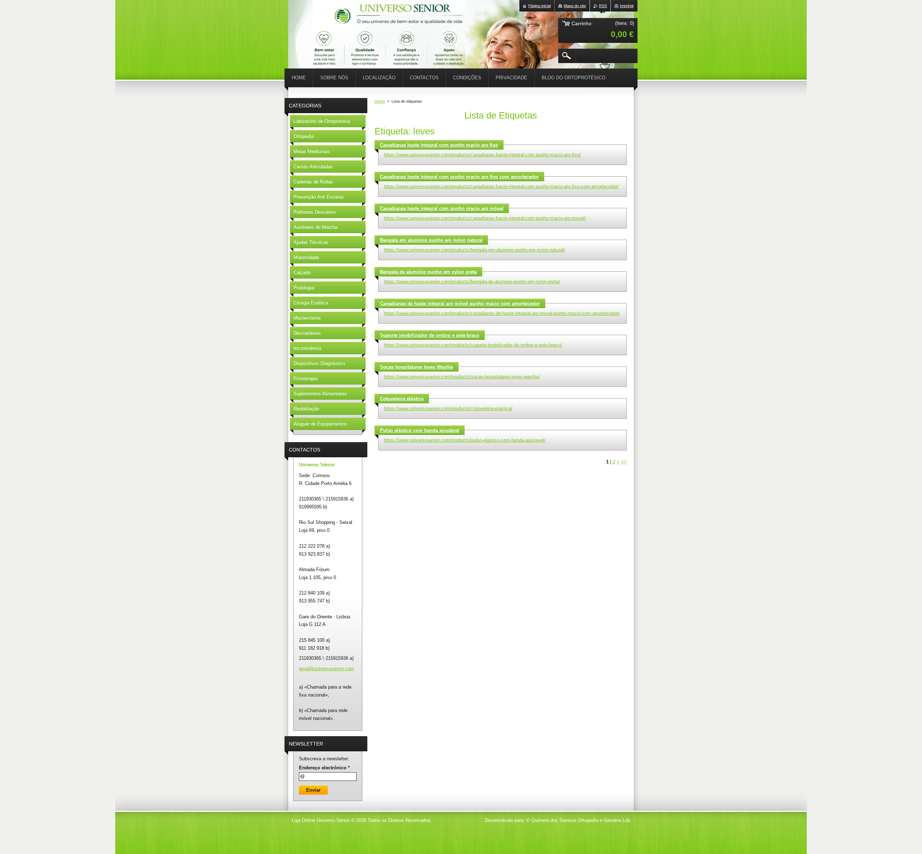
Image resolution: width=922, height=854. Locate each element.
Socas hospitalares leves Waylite (416, 367)
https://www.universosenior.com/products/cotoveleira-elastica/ (448, 408)
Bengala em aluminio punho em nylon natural (431, 240)
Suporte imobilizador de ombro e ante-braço (429, 335)
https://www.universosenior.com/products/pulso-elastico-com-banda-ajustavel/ (465, 440)
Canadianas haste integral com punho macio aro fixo (439, 145)
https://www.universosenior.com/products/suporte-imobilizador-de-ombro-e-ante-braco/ (473, 345)
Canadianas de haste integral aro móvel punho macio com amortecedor (460, 303)
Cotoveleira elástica (402, 398)
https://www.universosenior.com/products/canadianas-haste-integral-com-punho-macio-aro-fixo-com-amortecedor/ (501, 186)
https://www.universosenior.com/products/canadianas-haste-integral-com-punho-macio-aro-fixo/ (482, 154)
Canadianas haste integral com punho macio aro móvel (441, 208)
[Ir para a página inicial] (306, 21)
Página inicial (539, 6)
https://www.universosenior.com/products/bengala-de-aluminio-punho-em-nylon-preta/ (472, 281)
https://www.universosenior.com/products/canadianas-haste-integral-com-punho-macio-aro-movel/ (485, 218)
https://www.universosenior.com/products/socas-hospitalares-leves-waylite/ (462, 376)
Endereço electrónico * (324, 767)
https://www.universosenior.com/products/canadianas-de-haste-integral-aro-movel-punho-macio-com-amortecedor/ (502, 313)
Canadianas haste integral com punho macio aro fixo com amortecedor (459, 176)
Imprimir (627, 6)
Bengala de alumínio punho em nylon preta (428, 272)
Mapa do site (575, 6)
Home (380, 101)
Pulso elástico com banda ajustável (419, 430)
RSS (603, 6)
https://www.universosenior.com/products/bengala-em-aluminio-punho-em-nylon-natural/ (474, 250)
